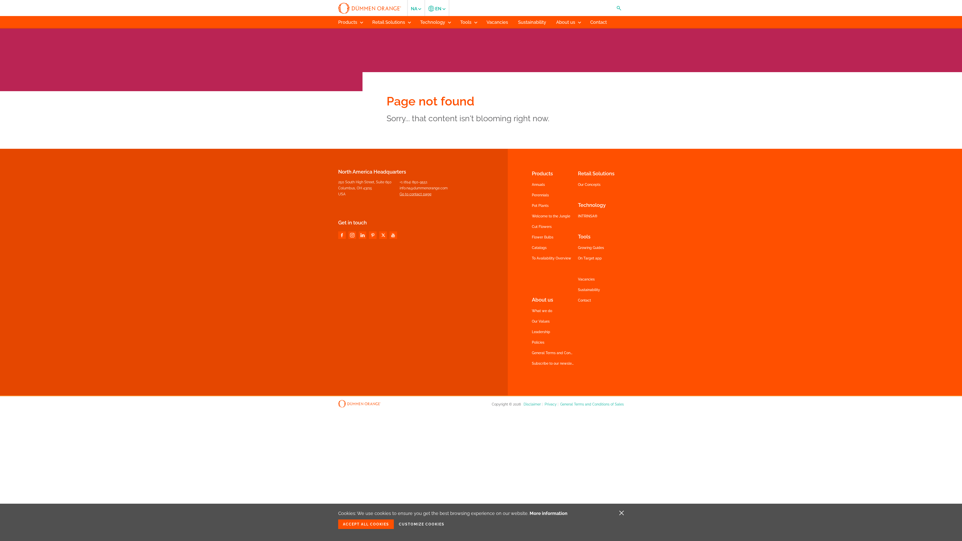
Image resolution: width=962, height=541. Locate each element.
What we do (542, 311)
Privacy (551, 404)
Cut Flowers (542, 227)
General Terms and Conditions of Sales (563, 353)
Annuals (538, 185)
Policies (538, 342)
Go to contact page (415, 194)
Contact (584, 300)
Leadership (541, 332)
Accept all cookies (366, 524)
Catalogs (539, 248)
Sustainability (589, 290)
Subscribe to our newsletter (554, 363)
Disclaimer (532, 404)
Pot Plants (540, 206)
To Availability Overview (551, 258)
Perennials (540, 195)
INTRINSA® (587, 216)
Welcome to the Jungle (551, 216)
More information (548, 513)
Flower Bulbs (542, 237)
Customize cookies (421, 524)
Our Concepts (589, 185)
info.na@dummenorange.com (424, 188)
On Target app (590, 258)
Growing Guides (591, 248)
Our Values (541, 321)
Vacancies (586, 279)
